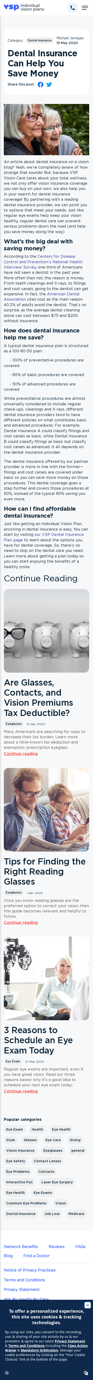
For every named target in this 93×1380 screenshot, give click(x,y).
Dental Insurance (40, 40)
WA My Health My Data (26, 1299)
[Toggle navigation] (85, 7)
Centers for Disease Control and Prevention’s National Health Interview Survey (43, 261)
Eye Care (53, 1140)
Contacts (46, 1171)
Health (37, 1129)
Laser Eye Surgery (57, 1182)
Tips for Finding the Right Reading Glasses (45, 871)
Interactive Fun (19, 1182)
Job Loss (52, 1214)
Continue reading (21, 753)
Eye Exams (43, 1193)
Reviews (57, 1246)
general (77, 1150)
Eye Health (61, 1129)
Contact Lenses (47, 1161)
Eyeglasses (14, 724)
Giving (75, 1140)
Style (10, 1140)
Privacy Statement (22, 1289)
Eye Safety (15, 1161)
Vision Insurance (20, 1150)
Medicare (76, 1214)
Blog (8, 1255)
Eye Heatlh (15, 1193)
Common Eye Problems (26, 1203)
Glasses (30, 1140)
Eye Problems (18, 1171)
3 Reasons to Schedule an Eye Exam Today (38, 1040)
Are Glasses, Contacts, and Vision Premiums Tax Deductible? (38, 697)
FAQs (80, 1246)
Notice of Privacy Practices (30, 1270)
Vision (60, 1203)
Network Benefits (21, 1246)
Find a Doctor (36, 1255)
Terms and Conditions (24, 1279)
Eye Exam (13, 1061)
